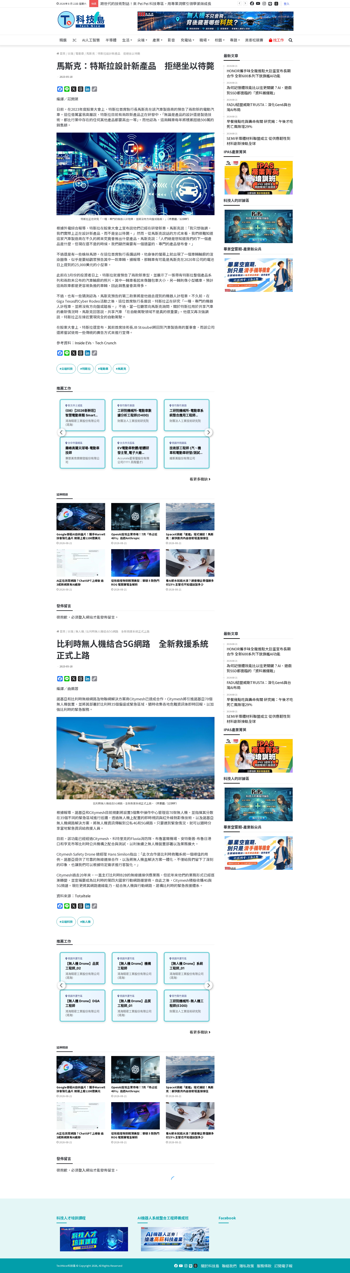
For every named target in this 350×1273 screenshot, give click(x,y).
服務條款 (264, 1265)
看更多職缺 (199, 479)
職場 (203, 40)
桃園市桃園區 (179, 443)
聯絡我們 (229, 1265)
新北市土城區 (74, 405)
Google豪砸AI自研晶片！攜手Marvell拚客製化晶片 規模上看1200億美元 (81, 536)
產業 (156, 40)
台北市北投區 (126, 443)
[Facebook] (252, 3)
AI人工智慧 (91, 40)
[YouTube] (258, 3)
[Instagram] (264, 3)
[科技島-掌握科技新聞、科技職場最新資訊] (81, 20)
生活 (125, 40)
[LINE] (270, 3)
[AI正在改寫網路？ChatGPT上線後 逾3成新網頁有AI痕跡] (81, 562)
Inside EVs (83, 342)
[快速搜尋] (290, 40)
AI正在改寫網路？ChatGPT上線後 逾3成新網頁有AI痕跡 (80, 582)
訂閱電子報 (283, 1265)
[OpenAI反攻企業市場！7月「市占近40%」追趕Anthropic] (135, 516)
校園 (218, 40)
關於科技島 (210, 1265)
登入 (286, 4)
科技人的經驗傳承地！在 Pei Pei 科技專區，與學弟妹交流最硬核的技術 (157, 3)
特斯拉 (86, 369)
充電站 (186, 40)
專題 (233, 40)
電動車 (80, 53)
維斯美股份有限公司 (182, 458)
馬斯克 (122, 369)
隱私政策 (246, 1265)
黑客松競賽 (254, 40)
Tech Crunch (105, 342)
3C (74, 40)
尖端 (141, 40)
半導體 (111, 40)
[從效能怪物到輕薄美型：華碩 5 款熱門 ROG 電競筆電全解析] (135, 562)
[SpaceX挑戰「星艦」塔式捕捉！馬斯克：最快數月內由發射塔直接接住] (190, 516)
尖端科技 (67, 369)
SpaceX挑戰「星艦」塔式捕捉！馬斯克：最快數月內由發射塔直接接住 (189, 536)
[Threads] (276, 3)
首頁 (62, 53)
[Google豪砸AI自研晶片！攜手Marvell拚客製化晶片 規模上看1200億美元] (81, 516)
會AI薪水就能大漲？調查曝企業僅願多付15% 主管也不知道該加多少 (190, 582)
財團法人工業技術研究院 (133, 420)
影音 (171, 40)
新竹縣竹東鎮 (126, 405)
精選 (63, 40)
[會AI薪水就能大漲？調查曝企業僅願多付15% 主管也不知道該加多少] (190, 562)
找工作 (278, 40)
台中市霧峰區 (74, 443)
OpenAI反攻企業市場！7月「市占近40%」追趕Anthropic (134, 536)
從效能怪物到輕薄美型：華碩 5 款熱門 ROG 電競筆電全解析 (135, 582)
